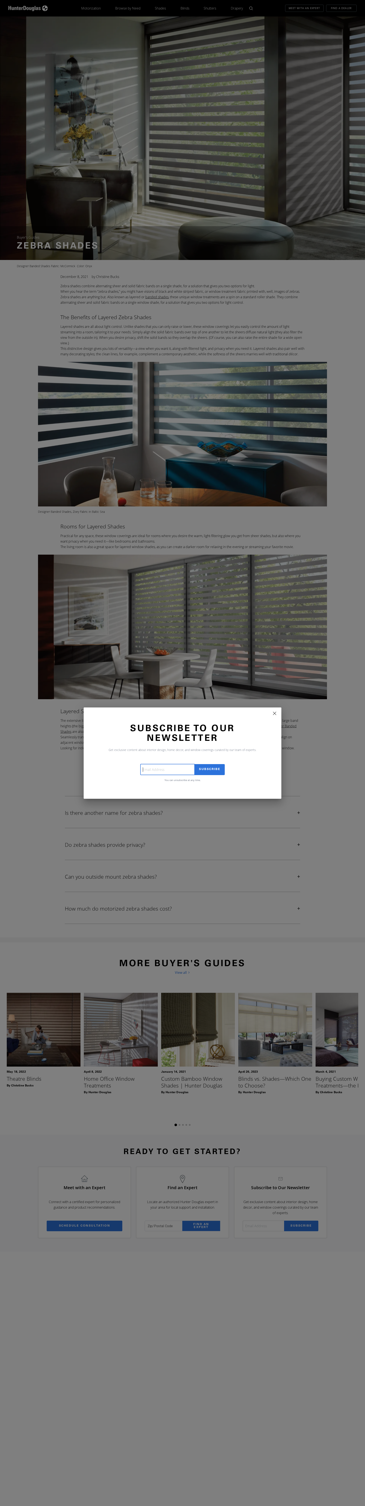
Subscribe (209, 769)
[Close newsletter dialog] (274, 713)
